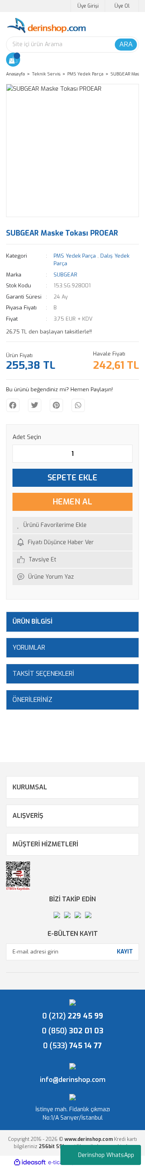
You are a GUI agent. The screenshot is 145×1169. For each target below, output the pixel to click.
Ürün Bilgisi (32, 621)
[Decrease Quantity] (19, 453)
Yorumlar (28, 647)
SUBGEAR (65, 274)
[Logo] (46, 26)
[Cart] (13, 60)
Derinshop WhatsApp (106, 1155)
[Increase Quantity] (126, 453)
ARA (126, 44)
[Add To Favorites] (72, 525)
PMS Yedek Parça (75, 255)
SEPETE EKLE (72, 477)
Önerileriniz (32, 699)
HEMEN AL (72, 501)
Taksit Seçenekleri (43, 673)
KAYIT (125, 952)
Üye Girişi (88, 6)
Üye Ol (122, 6)
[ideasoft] (30, 1162)
